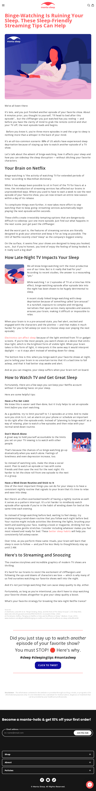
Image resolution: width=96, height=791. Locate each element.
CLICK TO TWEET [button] (48, 665)
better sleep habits (60, 531)
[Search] (89, 5)
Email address (12, 729)
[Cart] (93, 5)
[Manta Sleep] (48, 5)
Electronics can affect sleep (20, 337)
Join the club (82, 733)
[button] (90, 784)
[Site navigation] (3, 5)
